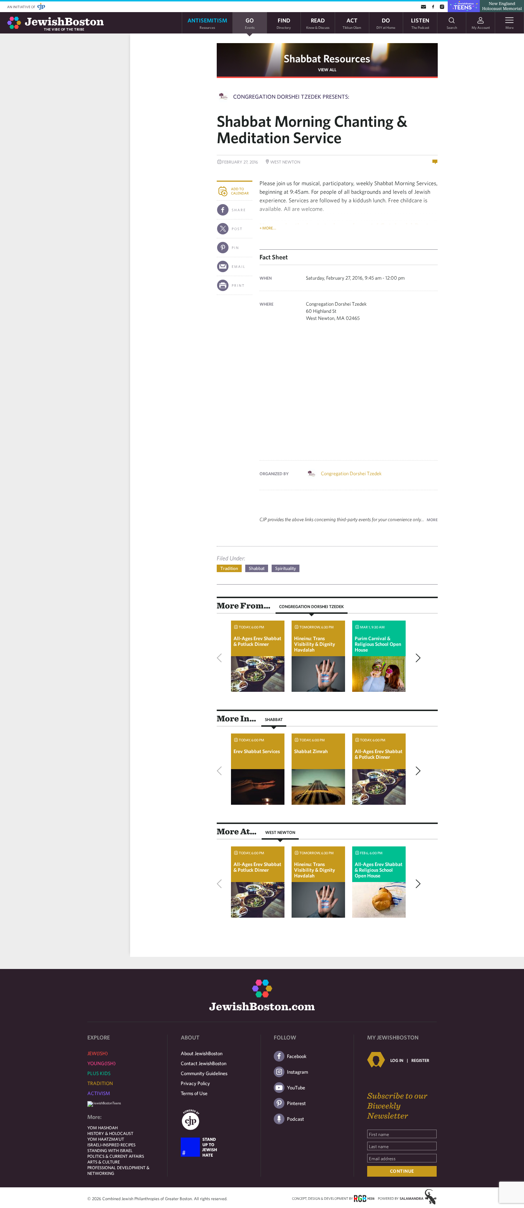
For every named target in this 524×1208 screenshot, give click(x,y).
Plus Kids (99, 1073)
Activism (98, 1093)
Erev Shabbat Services (256, 751)
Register (420, 1060)
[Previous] (221, 658)
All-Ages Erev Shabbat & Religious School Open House (378, 869)
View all (327, 69)
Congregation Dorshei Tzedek (351, 473)
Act (352, 23)
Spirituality (285, 568)
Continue (402, 1171)
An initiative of (21, 7)
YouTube (296, 1087)
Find (284, 23)
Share (239, 210)
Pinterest (296, 1103)
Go (250, 23)
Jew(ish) (97, 1053)
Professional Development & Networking (118, 1170)
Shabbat (256, 568)
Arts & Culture (103, 1161)
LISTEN (420, 23)
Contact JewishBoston (203, 1063)
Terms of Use (194, 1093)
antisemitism (207, 23)
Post (237, 229)
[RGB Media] (364, 1198)
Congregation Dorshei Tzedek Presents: (291, 96)
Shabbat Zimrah (311, 751)
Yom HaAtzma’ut (105, 1138)
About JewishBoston (201, 1053)
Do (385, 23)
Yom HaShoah (102, 1127)
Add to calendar (240, 191)
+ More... (268, 227)
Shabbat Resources (327, 58)
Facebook (297, 1056)
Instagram (297, 1072)
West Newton (280, 832)
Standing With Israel (110, 1150)
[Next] (416, 658)
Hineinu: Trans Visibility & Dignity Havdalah (314, 644)
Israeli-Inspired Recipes (111, 1144)
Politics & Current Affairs (115, 1155)
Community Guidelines (204, 1073)
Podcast (295, 1119)
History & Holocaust (110, 1133)
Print (238, 285)
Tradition (229, 568)
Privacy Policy (195, 1083)
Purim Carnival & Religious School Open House (378, 644)
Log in (396, 1060)
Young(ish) (101, 1063)
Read (317, 23)
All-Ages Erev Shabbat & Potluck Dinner (257, 641)
